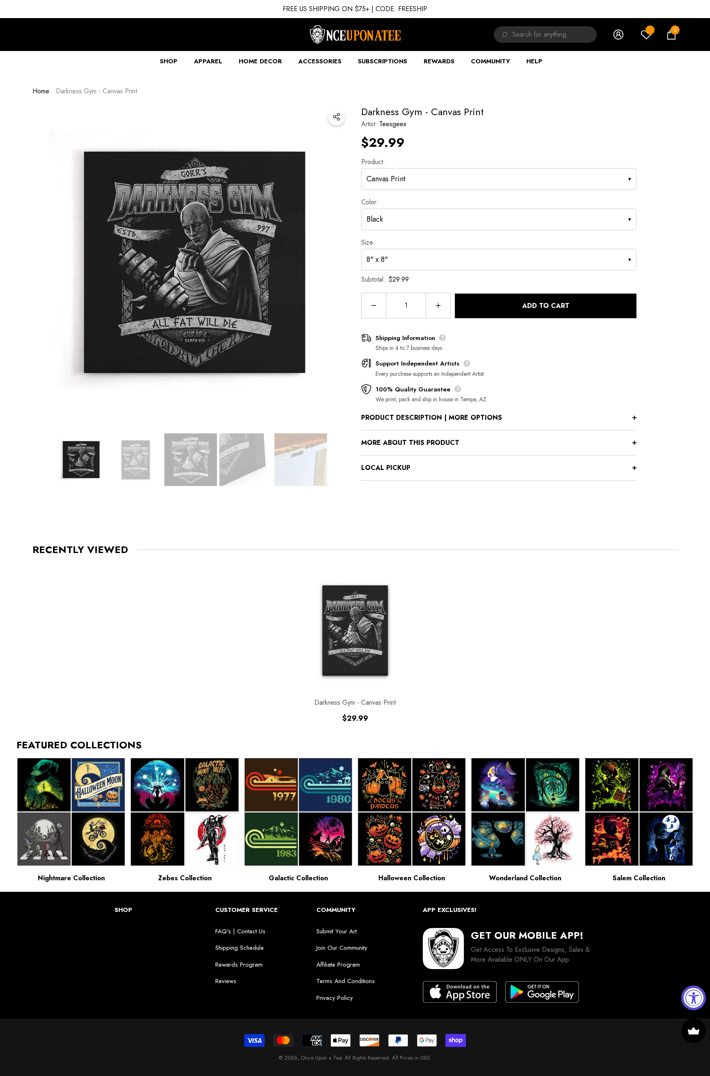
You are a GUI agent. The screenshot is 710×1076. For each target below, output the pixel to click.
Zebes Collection (185, 878)
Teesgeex (392, 124)
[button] (671, 34)
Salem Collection (639, 878)
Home (40, 91)
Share (336, 117)
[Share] (336, 117)
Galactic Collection (298, 878)
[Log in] (618, 34)
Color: (369, 202)
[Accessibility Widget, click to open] (693, 998)
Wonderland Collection (525, 878)
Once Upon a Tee (321, 1058)
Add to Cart (545, 305)
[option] (190, 262)
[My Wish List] (646, 34)
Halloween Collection (411, 878)
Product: (373, 162)
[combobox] (554, 34)
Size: (368, 242)
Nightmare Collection (71, 878)
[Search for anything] (503, 34)
